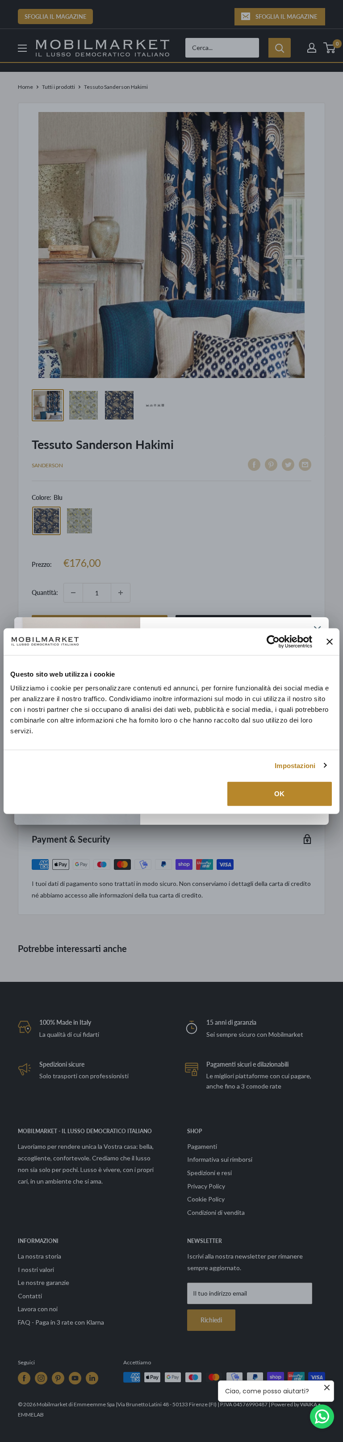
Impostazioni (295, 765)
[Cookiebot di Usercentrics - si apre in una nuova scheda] (273, 641)
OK (279, 794)
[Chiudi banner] (329, 641)
